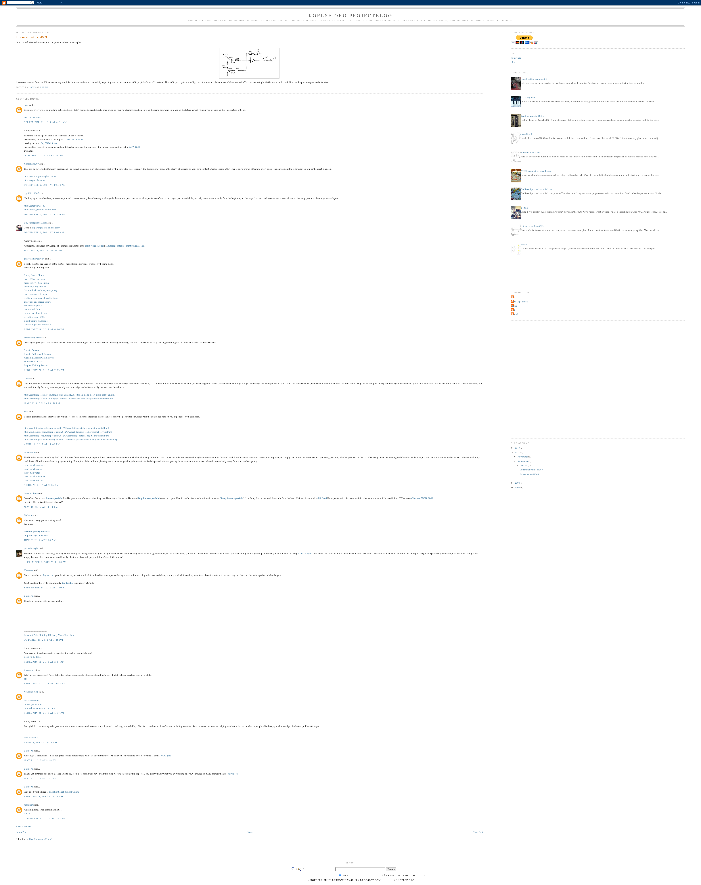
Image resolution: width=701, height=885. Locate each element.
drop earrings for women (36, 535)
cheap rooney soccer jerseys (37, 301)
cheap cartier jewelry (34, 258)
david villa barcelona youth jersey (41, 290)
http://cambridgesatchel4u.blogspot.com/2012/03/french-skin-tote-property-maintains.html (69, 398)
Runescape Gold (54, 498)
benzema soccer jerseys (35, 294)
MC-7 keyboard (528, 97)
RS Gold (322, 498)
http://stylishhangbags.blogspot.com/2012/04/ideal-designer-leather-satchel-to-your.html (68, 431)
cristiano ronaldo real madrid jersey (41, 298)
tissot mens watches (33, 480)
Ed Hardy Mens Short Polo (61, 635)
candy (27, 378)
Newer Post (21, 832)
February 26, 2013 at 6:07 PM (44, 712)
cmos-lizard (526, 134)
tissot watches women (34, 465)
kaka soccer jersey (33, 305)
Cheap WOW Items (74, 139)
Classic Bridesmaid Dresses (37, 354)
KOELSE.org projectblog (350, 15)
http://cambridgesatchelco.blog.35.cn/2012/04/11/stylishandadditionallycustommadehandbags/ (71, 439)
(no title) (524, 207)
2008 (517, 482)
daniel (515, 314)
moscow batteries (32, 117)
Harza (515, 297)
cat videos (233, 773)
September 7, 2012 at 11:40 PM (45, 562)
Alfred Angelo (305, 553)
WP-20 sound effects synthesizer (536, 171)
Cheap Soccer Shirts (34, 275)
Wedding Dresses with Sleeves (39, 357)
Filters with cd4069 (530, 152)
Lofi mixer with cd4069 (532, 226)
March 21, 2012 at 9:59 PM (42, 403)
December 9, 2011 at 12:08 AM (45, 184)
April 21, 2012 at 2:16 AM (41, 485)
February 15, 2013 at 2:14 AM (44, 661)
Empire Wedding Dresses (36, 365)
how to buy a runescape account (39, 708)
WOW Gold (134, 146)
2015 (517, 447)
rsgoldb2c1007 (31, 163)
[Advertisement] (529, 275)
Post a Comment (24, 826)
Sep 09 (524, 465)
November (523, 456)
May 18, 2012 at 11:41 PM (41, 506)
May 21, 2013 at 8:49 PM (40, 760)
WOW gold (165, 755)
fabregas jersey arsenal (35, 286)
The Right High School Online (64, 791)
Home (250, 832)
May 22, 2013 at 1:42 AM (40, 778)
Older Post (478, 832)
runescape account (33, 704)
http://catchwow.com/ (34, 205)
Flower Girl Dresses (33, 361)
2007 (517, 487)
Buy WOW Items (49, 143)
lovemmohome (31, 493)
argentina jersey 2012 (34, 316)
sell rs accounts (31, 700)
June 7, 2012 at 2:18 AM (40, 540)
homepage (516, 57)
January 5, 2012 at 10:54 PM (43, 250)
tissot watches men (33, 468)
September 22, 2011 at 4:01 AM (45, 122)
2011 (517, 452)
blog (513, 62)
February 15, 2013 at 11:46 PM (45, 683)
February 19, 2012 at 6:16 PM (44, 329)
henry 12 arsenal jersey (35, 279)
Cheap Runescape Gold (231, 498)
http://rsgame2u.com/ (34, 180)
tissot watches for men (34, 476)
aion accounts (31, 737)
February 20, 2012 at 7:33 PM (44, 370)
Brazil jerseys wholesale (36, 320)
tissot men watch (32, 472)
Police (523, 244)
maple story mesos (33, 337)
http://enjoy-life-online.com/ (46, 227)
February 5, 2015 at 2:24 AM (43, 796)
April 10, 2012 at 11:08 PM (42, 444)
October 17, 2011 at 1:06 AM (44, 155)
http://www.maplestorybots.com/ (40, 176)
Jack (26, 411)
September (523, 461)
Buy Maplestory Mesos (35, 222)
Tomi (514, 305)
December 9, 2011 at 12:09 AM (45, 214)
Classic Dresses (31, 350)
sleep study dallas (32, 656)
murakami (29, 804)
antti (514, 310)
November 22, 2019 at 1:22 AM (45, 818)
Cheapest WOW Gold (422, 498)
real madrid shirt (32, 309)
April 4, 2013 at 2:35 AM (40, 742)
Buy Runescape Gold (149, 498)
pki (25, 678)
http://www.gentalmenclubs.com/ (40, 209)
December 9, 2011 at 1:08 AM (44, 232)
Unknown (29, 570)
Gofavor (28, 515)
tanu (26, 104)
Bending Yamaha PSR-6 (532, 115)
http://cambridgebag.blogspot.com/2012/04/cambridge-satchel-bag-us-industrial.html (66, 428)
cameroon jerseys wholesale (37, 324)
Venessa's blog (31, 691)
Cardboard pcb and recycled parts (536, 189)
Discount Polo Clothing (35, 635)
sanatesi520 (30, 452)
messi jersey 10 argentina (36, 282)
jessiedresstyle (31, 548)
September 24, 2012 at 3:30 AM (45, 587)
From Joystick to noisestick (533, 79)
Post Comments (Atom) (40, 839)
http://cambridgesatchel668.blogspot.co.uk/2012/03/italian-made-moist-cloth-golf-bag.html (69, 394)
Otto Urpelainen (520, 301)
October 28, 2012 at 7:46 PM (43, 639)
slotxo (27, 813)
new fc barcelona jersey (35, 313)
